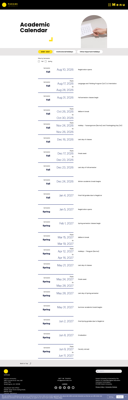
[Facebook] (55, 387)
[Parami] (4, 5)
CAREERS (64, 384)
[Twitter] (64, 387)
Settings (111, 397)
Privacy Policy (100, 387)
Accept (120, 397)
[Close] (126, 396)
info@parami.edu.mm (64, 380)
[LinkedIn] (68, 387)
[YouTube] (73, 387)
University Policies (111, 387)
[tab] (45, 51)
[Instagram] (60, 387)
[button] (38, 368)
